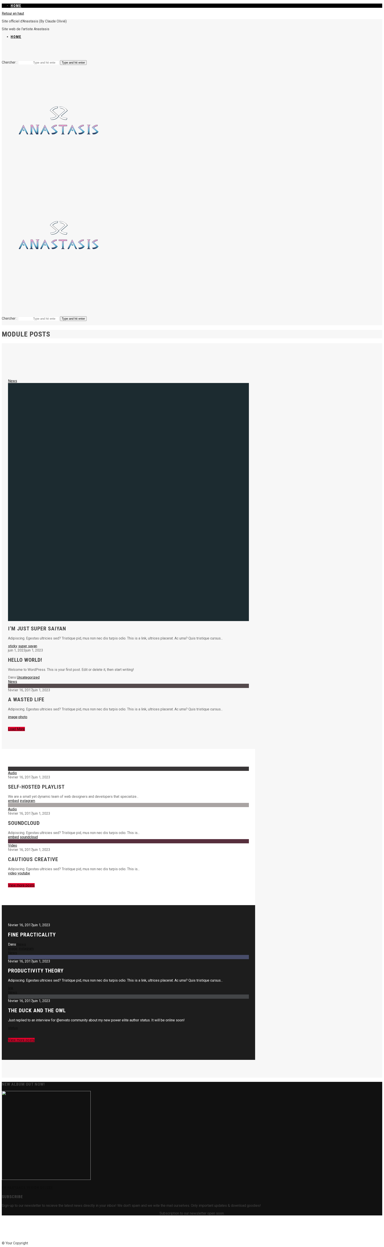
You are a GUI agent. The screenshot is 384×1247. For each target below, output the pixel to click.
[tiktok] (186, 51)
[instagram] (197, 51)
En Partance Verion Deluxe (27, 1187)
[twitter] (192, 1230)
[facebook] (176, 51)
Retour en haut (13, 13)
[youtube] (208, 51)
